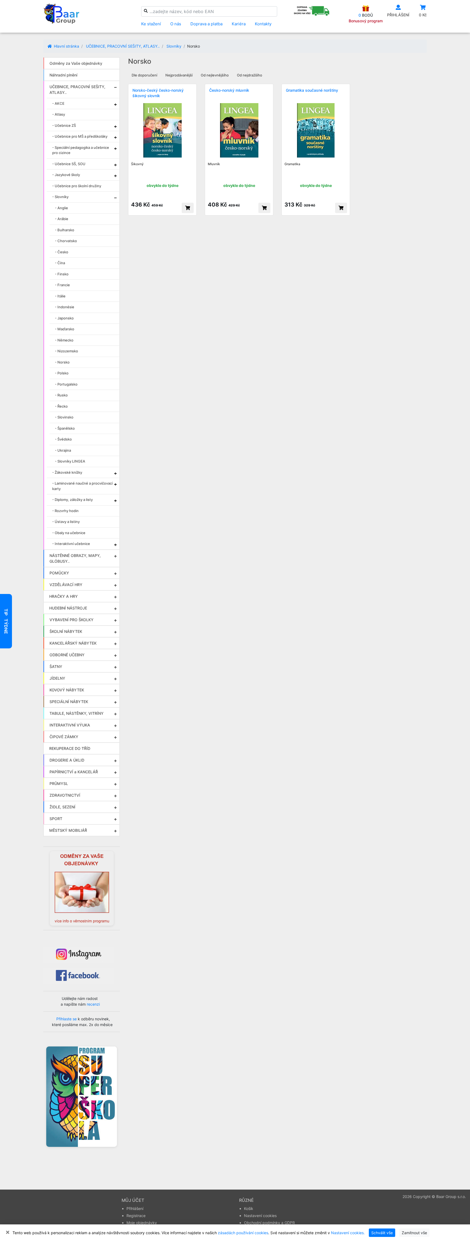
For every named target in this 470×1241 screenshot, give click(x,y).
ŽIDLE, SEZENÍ (62, 807)
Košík (248, 1208)
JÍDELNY (57, 678)
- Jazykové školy (66, 175)
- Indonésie (64, 307)
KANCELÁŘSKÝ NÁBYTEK (73, 643)
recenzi (93, 1004)
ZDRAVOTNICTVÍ (65, 795)
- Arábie (61, 219)
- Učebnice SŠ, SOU (68, 164)
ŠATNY (56, 666)
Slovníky (173, 46)
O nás (175, 23)
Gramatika (292, 164)
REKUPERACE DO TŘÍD (69, 748)
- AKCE (58, 103)
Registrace (136, 1215)
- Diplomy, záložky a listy (72, 499)
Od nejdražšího (249, 75)
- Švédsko (63, 439)
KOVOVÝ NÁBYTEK (67, 690)
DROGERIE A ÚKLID (67, 760)
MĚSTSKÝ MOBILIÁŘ (68, 830)
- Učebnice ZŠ (64, 125)
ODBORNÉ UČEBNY (67, 654)
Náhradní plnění (63, 75)
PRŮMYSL (59, 783)
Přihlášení (134, 1208)
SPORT (56, 818)
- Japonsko (64, 318)
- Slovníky (60, 197)
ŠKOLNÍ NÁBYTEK (66, 631)
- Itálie (60, 296)
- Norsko (62, 362)
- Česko (61, 252)
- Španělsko (65, 428)
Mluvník (214, 164)
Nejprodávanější (179, 75)
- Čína (60, 263)
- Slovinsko (64, 417)
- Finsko (62, 274)
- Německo (64, 340)
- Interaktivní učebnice (71, 543)
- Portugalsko (66, 384)
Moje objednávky (141, 1222)
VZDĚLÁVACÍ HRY (66, 584)
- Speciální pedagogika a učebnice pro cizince (80, 150)
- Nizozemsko (66, 351)
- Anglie (61, 208)
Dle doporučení (144, 75)
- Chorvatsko (66, 241)
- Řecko (61, 406)
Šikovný (137, 164)
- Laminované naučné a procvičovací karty (82, 486)
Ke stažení (151, 23)
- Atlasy (58, 114)
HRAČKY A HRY (63, 596)
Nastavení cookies (260, 1215)
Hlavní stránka (66, 46)
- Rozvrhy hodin (65, 511)
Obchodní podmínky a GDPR (269, 1222)
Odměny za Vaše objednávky (76, 63)
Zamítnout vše (414, 1232)
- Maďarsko (64, 329)
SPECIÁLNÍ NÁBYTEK (69, 701)
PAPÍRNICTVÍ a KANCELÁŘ (74, 771)
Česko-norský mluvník (229, 90)
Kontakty (263, 23)
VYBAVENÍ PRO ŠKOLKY (72, 619)
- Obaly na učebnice (68, 533)
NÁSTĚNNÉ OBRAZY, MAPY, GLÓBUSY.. (75, 558)
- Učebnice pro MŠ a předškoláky (79, 136)
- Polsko (62, 373)
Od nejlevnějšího (215, 75)
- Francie (62, 285)
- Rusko (61, 395)
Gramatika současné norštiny (312, 90)
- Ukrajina (63, 450)
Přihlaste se (66, 1019)
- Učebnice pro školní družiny (76, 186)
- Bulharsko (64, 230)
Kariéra (239, 23)
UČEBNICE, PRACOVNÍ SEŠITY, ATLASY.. (123, 46)
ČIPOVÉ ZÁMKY (64, 736)
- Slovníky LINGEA (70, 461)
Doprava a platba (206, 23)
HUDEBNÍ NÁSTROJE (68, 608)
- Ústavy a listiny (66, 521)
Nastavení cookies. (348, 1232)
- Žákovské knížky (67, 472)
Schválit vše (382, 1232)
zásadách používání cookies (243, 1232)
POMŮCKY (59, 573)
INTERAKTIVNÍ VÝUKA (70, 725)
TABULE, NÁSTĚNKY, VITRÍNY (77, 713)
